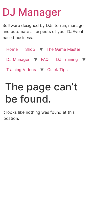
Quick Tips (57, 69)
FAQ (45, 59)
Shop (30, 49)
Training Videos (21, 69)
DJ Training (67, 59)
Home (12, 49)
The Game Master (63, 49)
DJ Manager (32, 12)
